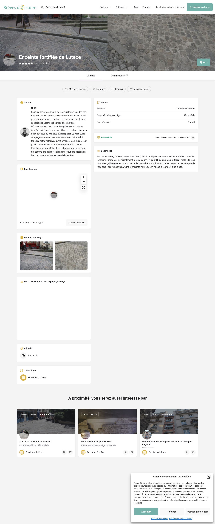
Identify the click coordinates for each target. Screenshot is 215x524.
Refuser (172, 511)
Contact (146, 7)
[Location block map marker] (54, 195)
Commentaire (119, 75)
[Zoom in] (83, 177)
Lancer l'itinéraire (77, 222)
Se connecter (165, 7)
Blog (135, 7)
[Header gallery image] (54, 35)
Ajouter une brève (201, 7)
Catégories (121, 7)
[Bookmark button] (70, 452)
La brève (91, 75)
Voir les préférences (198, 511)
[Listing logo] (9, 59)
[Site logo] (20, 7)
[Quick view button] (64, 452)
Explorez (104, 7)
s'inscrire (180, 7)
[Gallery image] (36, 255)
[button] (208, 476)
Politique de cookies (159, 519)
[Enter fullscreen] (83, 187)
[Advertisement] (54, 311)
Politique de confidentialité (180, 519)
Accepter (146, 511)
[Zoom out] (83, 181)
